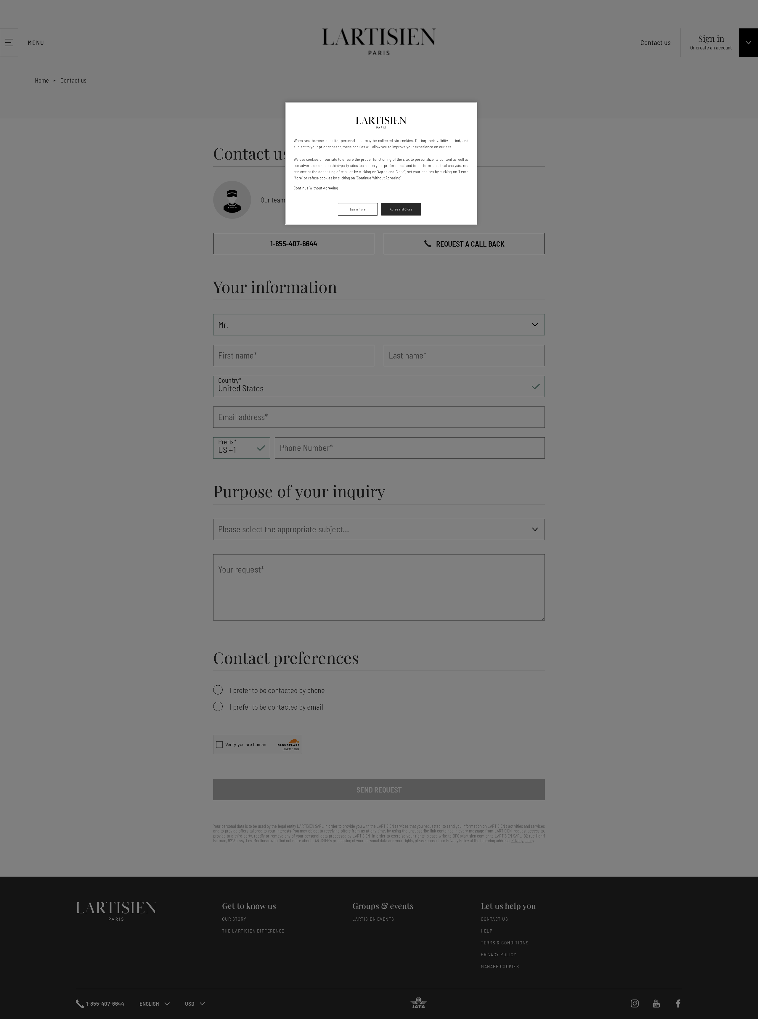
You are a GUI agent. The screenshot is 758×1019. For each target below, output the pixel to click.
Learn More (358, 209)
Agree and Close (401, 209)
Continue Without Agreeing (316, 187)
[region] (381, 163)
